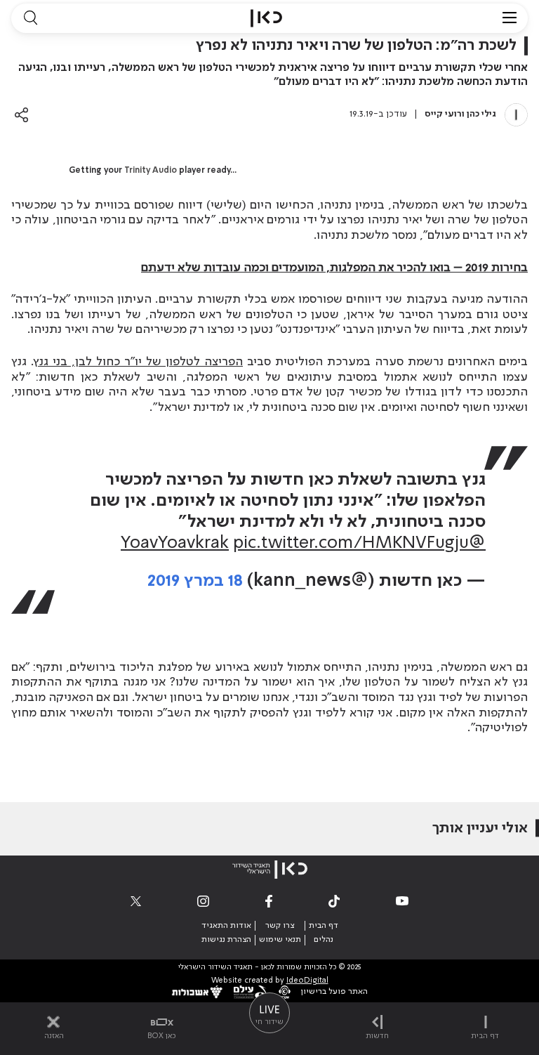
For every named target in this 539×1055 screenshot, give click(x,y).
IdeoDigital (307, 981)
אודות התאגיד (226, 926)
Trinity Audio (150, 170)
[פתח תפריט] (509, 18)
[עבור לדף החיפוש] (30, 18)
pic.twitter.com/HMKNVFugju (351, 543)
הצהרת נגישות (226, 940)
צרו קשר (279, 926)
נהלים (323, 940)
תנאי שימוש (280, 940)
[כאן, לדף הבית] (266, 18)
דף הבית (323, 926)
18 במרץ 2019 (195, 581)
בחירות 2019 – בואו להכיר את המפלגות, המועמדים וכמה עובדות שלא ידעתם (334, 267)
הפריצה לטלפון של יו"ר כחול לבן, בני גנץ (138, 361)
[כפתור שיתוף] (21, 115)
